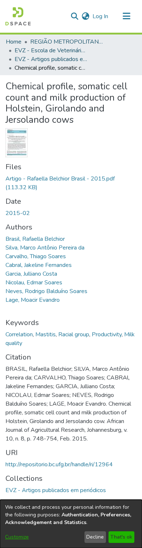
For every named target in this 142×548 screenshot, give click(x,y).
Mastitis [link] (45, 334)
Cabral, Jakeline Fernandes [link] (38, 265)
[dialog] (71, 524)
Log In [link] (100, 16)
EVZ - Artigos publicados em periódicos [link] (51, 59)
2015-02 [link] (17, 213)
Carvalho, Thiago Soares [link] (35, 256)
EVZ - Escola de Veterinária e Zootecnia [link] (51, 50)
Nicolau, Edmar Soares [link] (33, 283)
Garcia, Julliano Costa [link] (31, 274)
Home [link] (13, 42)
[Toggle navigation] (126, 16)
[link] (55, 490)
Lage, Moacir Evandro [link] (32, 300)
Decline (95, 536)
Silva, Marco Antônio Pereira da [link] (44, 248)
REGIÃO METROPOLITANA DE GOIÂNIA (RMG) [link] (66, 42)
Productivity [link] (107, 334)
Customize (17, 536)
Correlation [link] (19, 334)
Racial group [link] (73, 334)
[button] (18, 16)
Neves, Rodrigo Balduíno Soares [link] (46, 291)
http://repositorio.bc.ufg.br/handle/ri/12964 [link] (59, 464)
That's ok (121, 536)
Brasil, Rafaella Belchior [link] (35, 239)
